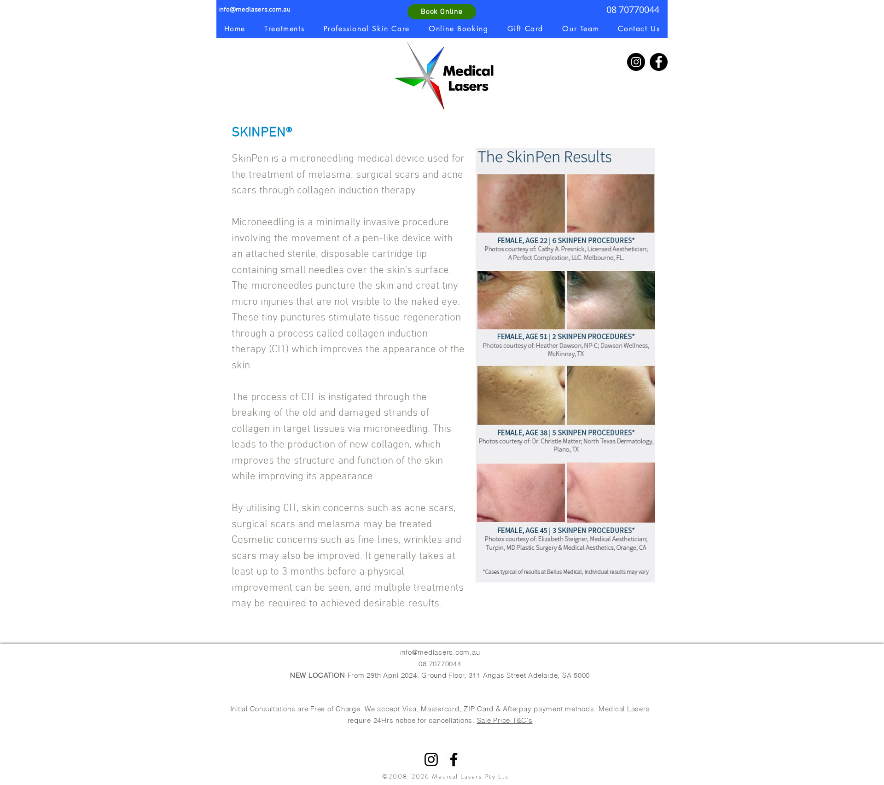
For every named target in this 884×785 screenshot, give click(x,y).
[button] (284, 28)
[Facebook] (659, 62)
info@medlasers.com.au (254, 10)
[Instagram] (636, 62)
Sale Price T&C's (505, 720)
